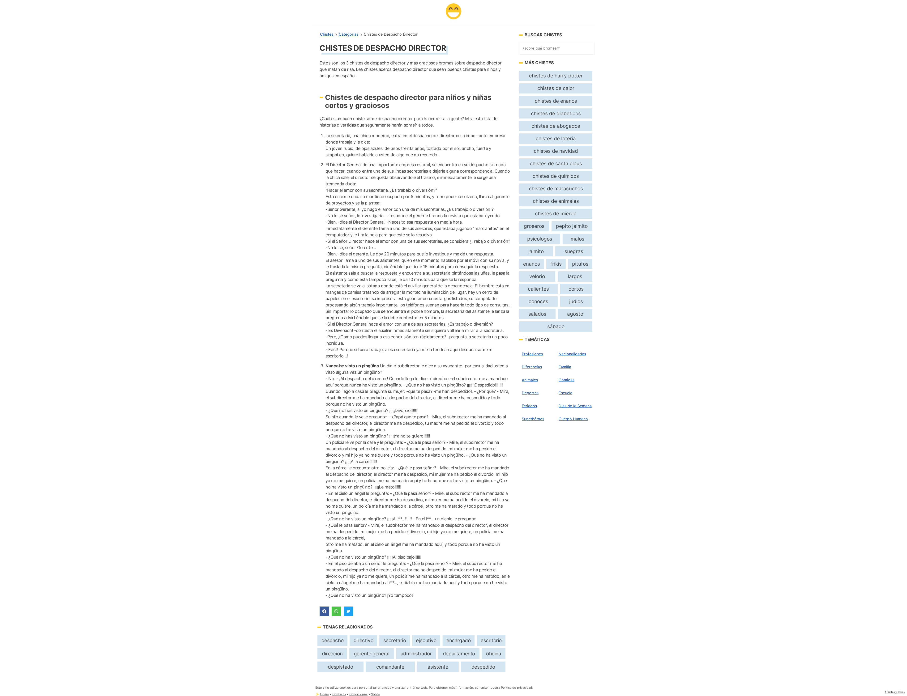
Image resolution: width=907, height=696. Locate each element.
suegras (574, 251)
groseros (534, 226)
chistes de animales (556, 201)
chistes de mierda (556, 213)
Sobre (375, 694)
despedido (483, 667)
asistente (438, 667)
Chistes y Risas (895, 692)
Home (324, 694)
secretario (394, 640)
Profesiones (532, 354)
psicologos (539, 239)
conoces (538, 301)
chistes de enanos (556, 101)
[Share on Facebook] (324, 611)
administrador (416, 654)
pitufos (580, 264)
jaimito (536, 251)
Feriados (529, 405)
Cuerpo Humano (573, 418)
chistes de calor (555, 88)
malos (577, 239)
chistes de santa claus (556, 163)
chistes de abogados (555, 126)
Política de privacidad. (517, 687)
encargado (458, 640)
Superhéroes (533, 418)
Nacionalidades (572, 354)
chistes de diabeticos (556, 113)
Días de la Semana (575, 405)
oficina (493, 654)
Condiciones (358, 694)
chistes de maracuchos (556, 188)
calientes (538, 289)
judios (576, 301)
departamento (459, 654)
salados (537, 314)
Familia (565, 367)
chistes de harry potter (556, 76)
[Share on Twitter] (348, 611)
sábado (556, 326)
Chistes (326, 34)
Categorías (348, 34)
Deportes (530, 392)
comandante (390, 667)
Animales (530, 380)
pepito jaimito (572, 226)
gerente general (371, 654)
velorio (537, 276)
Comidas (566, 380)
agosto (575, 314)
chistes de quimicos (556, 176)
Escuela (565, 392)
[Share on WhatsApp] (336, 611)
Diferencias (532, 367)
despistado (340, 667)
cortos (576, 289)
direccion (332, 654)
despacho (332, 640)
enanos (531, 264)
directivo (363, 640)
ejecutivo (426, 640)
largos (575, 276)
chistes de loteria (556, 138)
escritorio (491, 640)
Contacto (339, 694)
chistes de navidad (556, 151)
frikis (556, 264)
